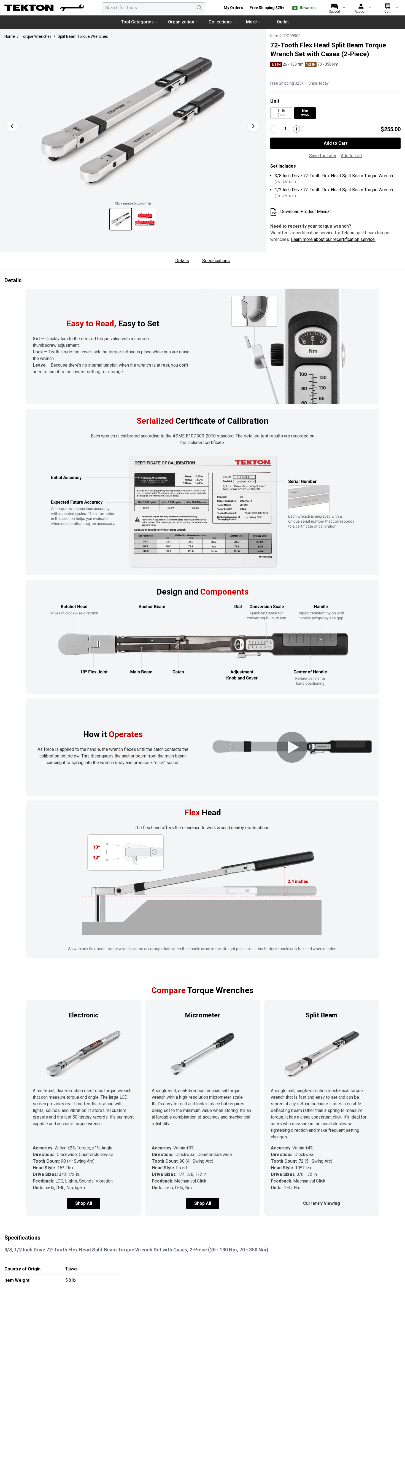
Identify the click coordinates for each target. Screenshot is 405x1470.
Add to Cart (335, 143)
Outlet (283, 22)
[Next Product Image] (253, 126)
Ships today (318, 83)
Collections (220, 22)
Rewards (308, 8)
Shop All (83, 1203)
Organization (181, 22)
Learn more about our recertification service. (333, 239)
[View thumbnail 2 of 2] (145, 219)
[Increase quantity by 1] (296, 129)
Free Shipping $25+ (267, 8)
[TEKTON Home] (44, 7)
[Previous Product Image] (12, 126)
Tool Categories (137, 22)
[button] (133, 120)
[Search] (199, 7)
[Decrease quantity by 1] (273, 129)
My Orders (233, 8)
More (251, 22)
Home (9, 36)
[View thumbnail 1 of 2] (121, 219)
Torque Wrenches (36, 36)
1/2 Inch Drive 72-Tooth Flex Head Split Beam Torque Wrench (334, 189)
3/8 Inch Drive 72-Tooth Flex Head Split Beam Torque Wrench (334, 175)
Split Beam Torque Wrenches (83, 36)
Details (182, 260)
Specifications (216, 260)
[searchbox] (153, 8)
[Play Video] (292, 747)
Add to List (351, 155)
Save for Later (322, 155)
